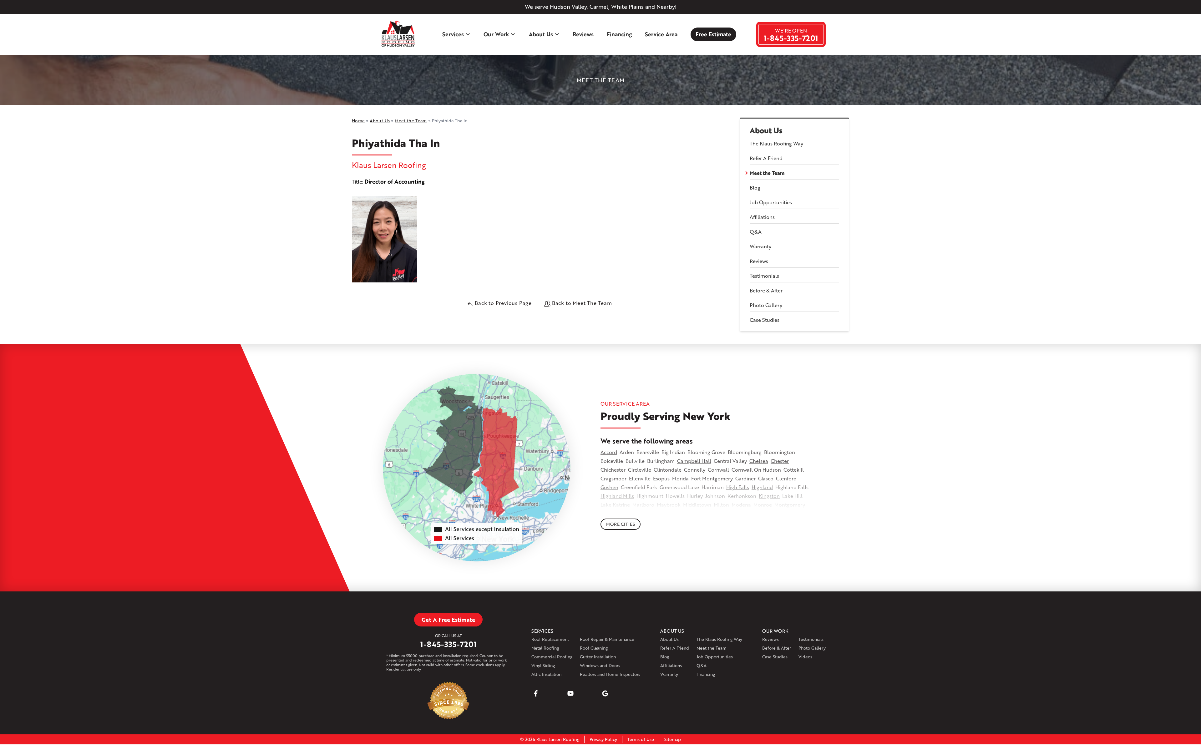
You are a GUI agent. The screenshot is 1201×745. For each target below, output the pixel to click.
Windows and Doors (600, 665)
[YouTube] (570, 693)
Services (453, 34)
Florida (680, 478)
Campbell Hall (694, 460)
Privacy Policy (603, 739)
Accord (608, 452)
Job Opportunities (771, 202)
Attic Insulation (546, 674)
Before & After (766, 290)
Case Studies (764, 319)
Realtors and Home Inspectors (610, 674)
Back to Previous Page (502, 303)
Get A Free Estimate (448, 620)
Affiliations (762, 216)
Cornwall (718, 469)
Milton (721, 504)
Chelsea (758, 460)
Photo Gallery (766, 305)
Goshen (609, 487)
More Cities (620, 524)
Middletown (697, 504)
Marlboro (643, 504)
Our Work (496, 34)
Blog (755, 187)
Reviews (583, 34)
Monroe (762, 504)
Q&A (756, 231)
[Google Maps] (605, 693)
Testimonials (764, 275)
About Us (541, 34)
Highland (762, 487)
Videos (805, 657)
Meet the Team (767, 172)
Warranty (760, 246)
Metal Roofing (545, 648)
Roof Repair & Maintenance (607, 639)
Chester (780, 460)
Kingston (769, 495)
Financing (619, 34)
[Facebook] (536, 693)
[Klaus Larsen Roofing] (398, 34)
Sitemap (672, 739)
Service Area (661, 34)
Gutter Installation (598, 657)
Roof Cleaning (594, 648)
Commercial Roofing (551, 657)
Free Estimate (713, 34)
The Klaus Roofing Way (776, 143)
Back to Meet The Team (581, 303)
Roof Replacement (550, 639)
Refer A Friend (766, 158)
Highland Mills (617, 495)
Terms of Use (640, 739)
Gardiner (745, 478)
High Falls (737, 487)
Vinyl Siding (543, 665)
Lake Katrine (615, 504)
